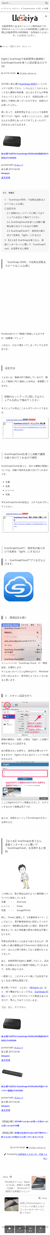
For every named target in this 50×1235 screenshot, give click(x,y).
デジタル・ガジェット (22, 46)
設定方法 (10, 208)
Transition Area (29, 8)
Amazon (5, 173)
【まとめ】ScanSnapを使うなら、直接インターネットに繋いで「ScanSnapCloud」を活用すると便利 (25, 244)
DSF (39, 8)
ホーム (5, 46)
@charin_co (36, 987)
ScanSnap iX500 (28, 83)
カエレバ (18, 164)
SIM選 (46, 8)
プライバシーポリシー (11, 8)
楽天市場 (5, 177)
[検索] (46, 3)
